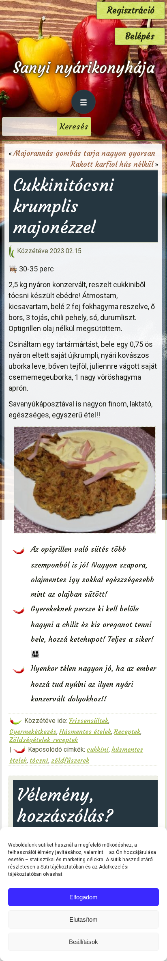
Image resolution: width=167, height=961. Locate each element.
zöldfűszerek (70, 760)
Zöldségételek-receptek (43, 739)
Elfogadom (83, 897)
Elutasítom (83, 919)
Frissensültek (88, 720)
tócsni (39, 760)
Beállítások (83, 941)
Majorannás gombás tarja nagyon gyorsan (84, 153)
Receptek (127, 731)
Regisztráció (130, 10)
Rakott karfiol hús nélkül (112, 164)
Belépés (139, 36)
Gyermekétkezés (32, 731)
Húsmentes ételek (85, 731)
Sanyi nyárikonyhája (83, 67)
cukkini (98, 749)
